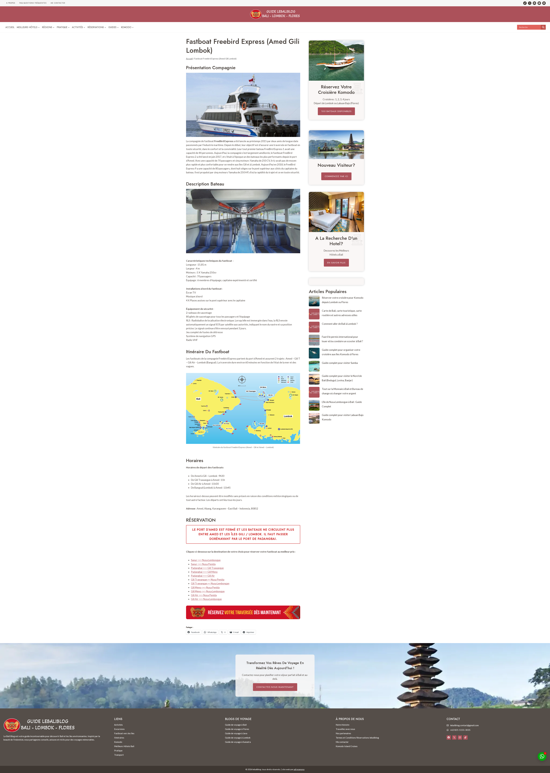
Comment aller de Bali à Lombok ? (340, 323)
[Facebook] (534, 3)
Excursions (119, 729)
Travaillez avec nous (345, 729)
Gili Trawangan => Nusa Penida (207, 579)
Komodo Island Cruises (347, 746)
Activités (118, 724)
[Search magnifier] (543, 27)
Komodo (118, 742)
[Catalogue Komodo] (336, 61)
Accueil (9, 27)
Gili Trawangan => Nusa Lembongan (210, 583)
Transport (119, 755)
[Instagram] (539, 3)
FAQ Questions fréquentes (33, 3)
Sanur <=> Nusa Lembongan (206, 560)
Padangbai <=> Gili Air (203, 575)
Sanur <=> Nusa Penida (203, 564)
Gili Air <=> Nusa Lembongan (206, 599)
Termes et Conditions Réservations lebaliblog (357, 737)
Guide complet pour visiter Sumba (340, 362)
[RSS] (544, 3)
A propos (10, 3)
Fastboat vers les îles (124, 733)
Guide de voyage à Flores (237, 729)
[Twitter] (529, 3)
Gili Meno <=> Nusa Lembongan (208, 591)
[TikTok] (525, 3)
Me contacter (58, 3)
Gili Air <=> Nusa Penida (204, 595)
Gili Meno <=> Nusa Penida (205, 587)
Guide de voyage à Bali (236, 724)
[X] (454, 737)
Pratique (118, 750)
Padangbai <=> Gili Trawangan (207, 567)
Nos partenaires (343, 733)
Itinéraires (119, 737)
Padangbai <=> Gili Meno (204, 571)
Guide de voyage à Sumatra (238, 742)
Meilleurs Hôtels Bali (124, 746)
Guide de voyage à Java (236, 733)
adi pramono (299, 769)
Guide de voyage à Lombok (237, 737)
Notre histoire (342, 724)
